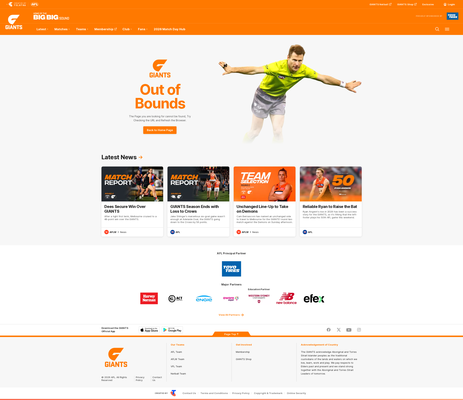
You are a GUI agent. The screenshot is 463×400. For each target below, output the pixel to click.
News (123, 232)
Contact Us (189, 393)
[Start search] (437, 29)
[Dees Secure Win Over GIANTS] (132, 202)
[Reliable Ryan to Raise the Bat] (331, 202)
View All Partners (229, 314)
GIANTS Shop (405, 4)
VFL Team (176, 366)
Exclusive (428, 4)
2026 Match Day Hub (169, 29)
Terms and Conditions (214, 393)
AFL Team (176, 351)
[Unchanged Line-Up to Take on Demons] (265, 202)
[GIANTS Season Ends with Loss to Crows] (198, 202)
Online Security (296, 393)
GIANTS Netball (378, 4)
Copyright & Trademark (268, 393)
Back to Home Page (160, 130)
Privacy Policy (140, 379)
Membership (103, 29)
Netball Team (178, 373)
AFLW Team (177, 359)
